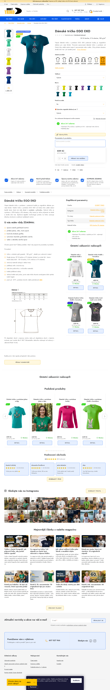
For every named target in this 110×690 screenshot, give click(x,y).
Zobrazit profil (94, 491)
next (105, 416)
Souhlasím (76, 680)
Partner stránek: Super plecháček (13, 672)
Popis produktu (8, 192)
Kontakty (59, 664)
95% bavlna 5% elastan (97, 225)
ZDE (41, 280)
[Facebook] (90, 640)
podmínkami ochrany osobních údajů (77, 625)
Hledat (67, 11)
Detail (76, 287)
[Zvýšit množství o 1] (65, 158)
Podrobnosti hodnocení (80, 35)
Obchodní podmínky (38, 4)
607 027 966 (79, 10)
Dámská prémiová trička (97, 216)
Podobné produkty (45, 192)
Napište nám (60, 660)
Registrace (101, 4)
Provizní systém (8, 669)
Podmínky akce (65, 128)
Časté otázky (14, 4)
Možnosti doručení (101, 118)
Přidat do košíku (78, 158)
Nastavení (33, 687)
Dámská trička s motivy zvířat (97, 211)
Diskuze (19, 192)
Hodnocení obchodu (55, 454)
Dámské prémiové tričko (96, 221)
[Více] (101, 19)
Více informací (81, 50)
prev (5, 416)
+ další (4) (9, 91)
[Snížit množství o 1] (59, 158)
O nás (6, 4)
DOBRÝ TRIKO (80, 165)
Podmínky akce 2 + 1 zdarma (38, 667)
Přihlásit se (98, 620)
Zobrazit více (55, 479)
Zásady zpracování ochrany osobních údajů (15, 665)
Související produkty (30, 192)
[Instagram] (94, 640)
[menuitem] (10, 19)
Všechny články (55, 608)
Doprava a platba (25, 4)
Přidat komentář (22, 362)
